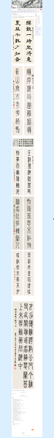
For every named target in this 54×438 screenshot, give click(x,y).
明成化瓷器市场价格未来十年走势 (38, 29)
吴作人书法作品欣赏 (15, 402)
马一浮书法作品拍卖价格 (15, 414)
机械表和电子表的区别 (37, 35)
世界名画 (25, 11)
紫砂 (31, 11)
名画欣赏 (28, 11)
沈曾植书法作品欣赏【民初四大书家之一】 (17, 411)
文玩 (15, 11)
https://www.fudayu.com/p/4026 (24, 396)
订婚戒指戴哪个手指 (37, 33)
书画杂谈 (18, 11)
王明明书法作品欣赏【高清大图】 (16, 399)
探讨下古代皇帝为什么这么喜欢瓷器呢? (38, 27)
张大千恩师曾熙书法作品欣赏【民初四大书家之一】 (18, 412)
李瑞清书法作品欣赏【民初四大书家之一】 (17, 413)
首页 (12, 11)
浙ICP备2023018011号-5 (29, 435)
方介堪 (15, 393)
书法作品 (13, 393)
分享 (53, 218)
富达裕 (26, 435)
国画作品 (21, 11)
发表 (32, 429)
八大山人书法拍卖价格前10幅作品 (38, 34)
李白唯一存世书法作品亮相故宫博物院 (16, 400)
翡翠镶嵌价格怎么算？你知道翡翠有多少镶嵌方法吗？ (38, 31)
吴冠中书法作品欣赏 (15, 401)
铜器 (33, 11)
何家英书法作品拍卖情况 (15, 410)
